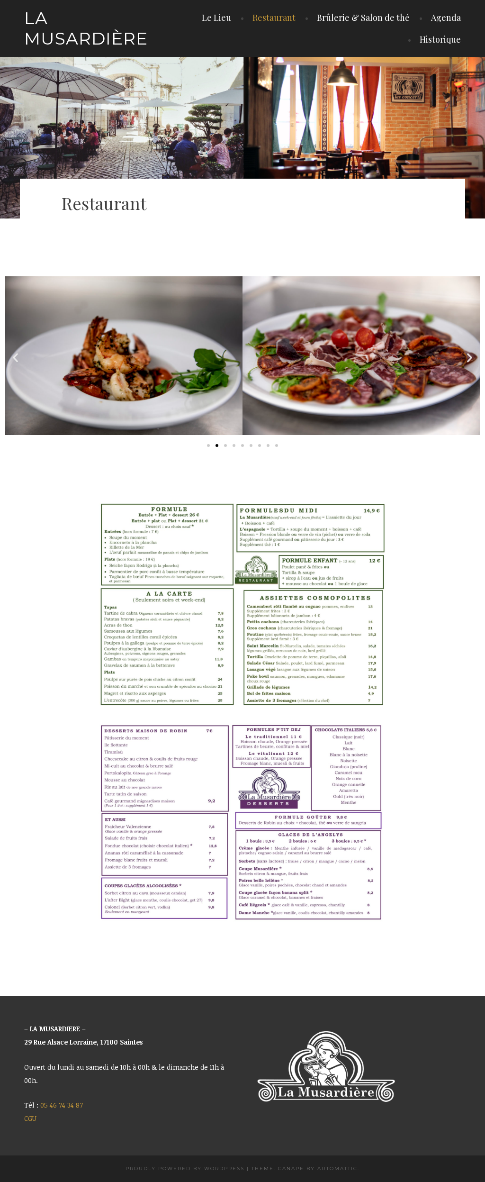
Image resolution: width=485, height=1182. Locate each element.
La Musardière (86, 28)
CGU (30, 1118)
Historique (440, 39)
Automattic (337, 1168)
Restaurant (274, 17)
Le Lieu (216, 17)
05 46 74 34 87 (61, 1104)
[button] (15, 358)
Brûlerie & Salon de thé (363, 17)
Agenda (446, 17)
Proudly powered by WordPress (185, 1168)
